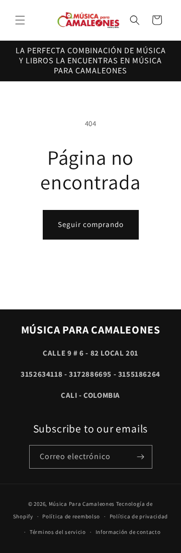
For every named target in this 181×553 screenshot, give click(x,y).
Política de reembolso (71, 516)
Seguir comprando (91, 224)
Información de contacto (128, 531)
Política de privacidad (139, 516)
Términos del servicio (58, 531)
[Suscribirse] (141, 457)
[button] (20, 20)
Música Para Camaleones (82, 503)
